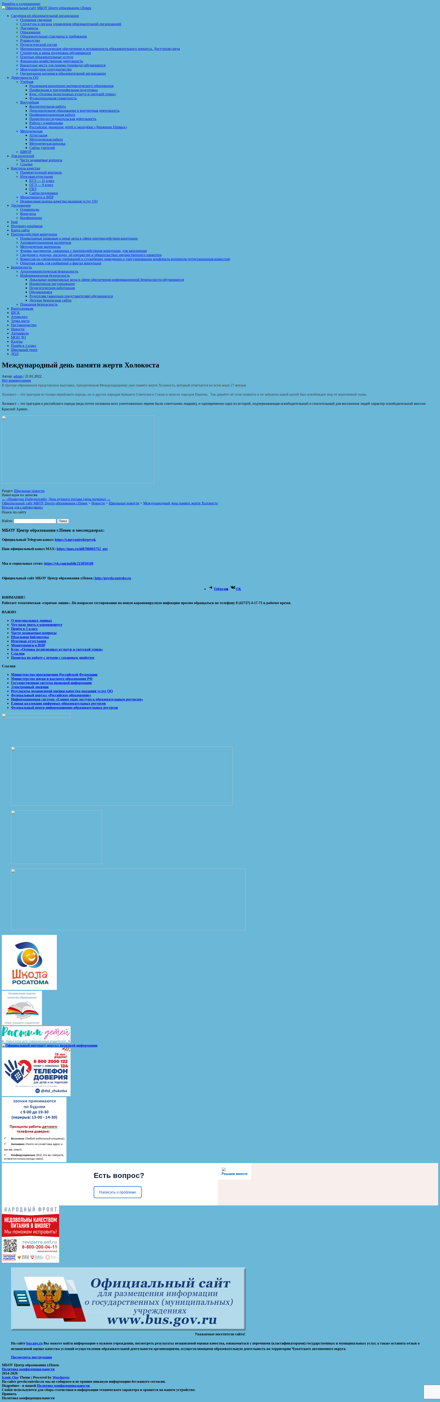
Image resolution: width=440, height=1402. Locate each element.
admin (18, 376)
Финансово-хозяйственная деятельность (51, 61)
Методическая (31, 131)
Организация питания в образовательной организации (63, 73)
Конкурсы (28, 214)
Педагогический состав (38, 45)
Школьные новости (29, 491)
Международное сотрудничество (46, 69)
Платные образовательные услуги (46, 57)
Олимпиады (29, 209)
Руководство (30, 40)
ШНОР (25, 152)
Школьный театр (24, 350)
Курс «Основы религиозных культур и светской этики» (72, 94)
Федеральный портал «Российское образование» (51, 695)
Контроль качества (25, 168)
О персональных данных (31, 620)
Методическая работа (46, 139)
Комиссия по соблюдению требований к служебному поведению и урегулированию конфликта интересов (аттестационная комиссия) (125, 259)
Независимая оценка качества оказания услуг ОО (59, 201)
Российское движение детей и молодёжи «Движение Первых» (78, 127)
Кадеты (17, 341)
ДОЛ (15, 354)
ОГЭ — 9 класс (41, 185)
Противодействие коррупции (34, 234)
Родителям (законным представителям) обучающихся (71, 296)
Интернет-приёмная (26, 226)
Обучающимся (40, 292)
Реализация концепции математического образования (71, 86)
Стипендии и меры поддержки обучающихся (55, 53)
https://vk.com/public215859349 (68, 563)
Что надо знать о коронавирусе (36, 625)
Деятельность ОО (24, 77)
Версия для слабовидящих (22, 507)
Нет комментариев (16, 380)
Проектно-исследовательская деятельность (62, 119)
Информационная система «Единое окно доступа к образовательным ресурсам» (77, 699)
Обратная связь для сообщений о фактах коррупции (60, 263)
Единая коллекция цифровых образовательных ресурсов (58, 703)
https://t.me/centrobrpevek (75, 540)
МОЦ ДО (18, 337)
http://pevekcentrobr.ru (112, 578)
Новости (18, 329)
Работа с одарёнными (46, 123)
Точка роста (20, 321)
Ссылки (26, 164)
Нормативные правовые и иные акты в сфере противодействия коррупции (79, 238)
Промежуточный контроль (41, 172)
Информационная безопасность (45, 275)
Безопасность (21, 267)
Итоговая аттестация (36, 176)
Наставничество (23, 325)
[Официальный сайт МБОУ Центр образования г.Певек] (46, 8)
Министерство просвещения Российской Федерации (54, 674)
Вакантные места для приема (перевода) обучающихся (62, 65)
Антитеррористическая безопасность (49, 271)
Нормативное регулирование (52, 284)
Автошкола (20, 333)
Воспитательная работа (47, 106)
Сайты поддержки (43, 193)
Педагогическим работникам (52, 288)
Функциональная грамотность (53, 98)
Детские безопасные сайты (50, 300)
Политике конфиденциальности (63, 1386)
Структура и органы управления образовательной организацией (70, 24)
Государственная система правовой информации (51, 683)
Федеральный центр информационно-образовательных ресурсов (64, 707)
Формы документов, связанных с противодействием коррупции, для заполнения (83, 251)
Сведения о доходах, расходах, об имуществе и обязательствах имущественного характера (91, 255)
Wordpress (60, 1377)
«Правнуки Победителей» (24, 499)
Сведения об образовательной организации (45, 16)
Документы (29, 28)
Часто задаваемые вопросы (41, 160)
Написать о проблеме (117, 1192)
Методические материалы (40, 247)
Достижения (20, 205)
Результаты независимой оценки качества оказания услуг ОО (62, 691)
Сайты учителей (42, 148)
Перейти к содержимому (21, 4)
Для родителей (22, 156)
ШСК (15, 313)
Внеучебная (29, 102)
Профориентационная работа (52, 115)
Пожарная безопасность (39, 304)
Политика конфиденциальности (28, 1369)
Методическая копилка (47, 143)
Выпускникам (22, 308)
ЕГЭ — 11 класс (42, 181)
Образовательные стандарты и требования (53, 36)
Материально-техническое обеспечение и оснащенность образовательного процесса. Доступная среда (100, 49)
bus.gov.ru (34, 1343)
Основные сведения (36, 20)
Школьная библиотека (30, 637)
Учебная (26, 82)
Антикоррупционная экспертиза (45, 242)
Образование (30, 32)
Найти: (7, 521)
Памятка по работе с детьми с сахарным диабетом (52, 658)
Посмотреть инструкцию (31, 1357)
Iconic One (10, 1377)
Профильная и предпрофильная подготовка (63, 90)
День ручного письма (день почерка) (79, 499)
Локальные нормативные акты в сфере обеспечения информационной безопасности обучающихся (106, 280)
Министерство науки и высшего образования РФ (52, 679)
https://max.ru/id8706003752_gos (82, 549)
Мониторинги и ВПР (37, 197)
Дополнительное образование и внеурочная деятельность (74, 110)
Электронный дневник (30, 687)
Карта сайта (20, 230)
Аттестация (38, 135)
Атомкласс (19, 317)
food (14, 222)
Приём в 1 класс (23, 346)
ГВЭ (32, 189)
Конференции (31, 218)
